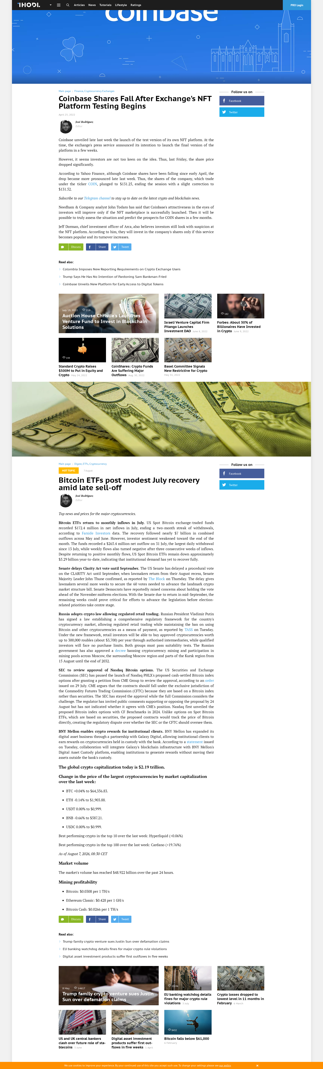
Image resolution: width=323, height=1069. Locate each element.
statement (195, 741)
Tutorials (105, 5)
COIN (92, 184)
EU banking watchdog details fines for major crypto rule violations (115, 949)
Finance (78, 91)
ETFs (85, 464)
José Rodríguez (84, 122)
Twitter (233, 112)
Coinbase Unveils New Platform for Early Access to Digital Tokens (113, 284)
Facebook (235, 101)
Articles (79, 5)
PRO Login (297, 5)
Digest (78, 464)
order (209, 680)
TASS (189, 629)
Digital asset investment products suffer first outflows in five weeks (115, 956)
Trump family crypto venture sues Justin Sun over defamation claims (116, 941)
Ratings (136, 5)
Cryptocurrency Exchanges (99, 91)
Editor (79, 126)
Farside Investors (96, 533)
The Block (157, 578)
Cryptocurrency (98, 464)
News (92, 5)
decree (120, 650)
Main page (65, 91)
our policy (225, 1065)
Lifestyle (121, 5)
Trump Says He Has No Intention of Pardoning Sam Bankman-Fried (115, 277)
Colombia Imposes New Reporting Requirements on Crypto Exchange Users (121, 269)
